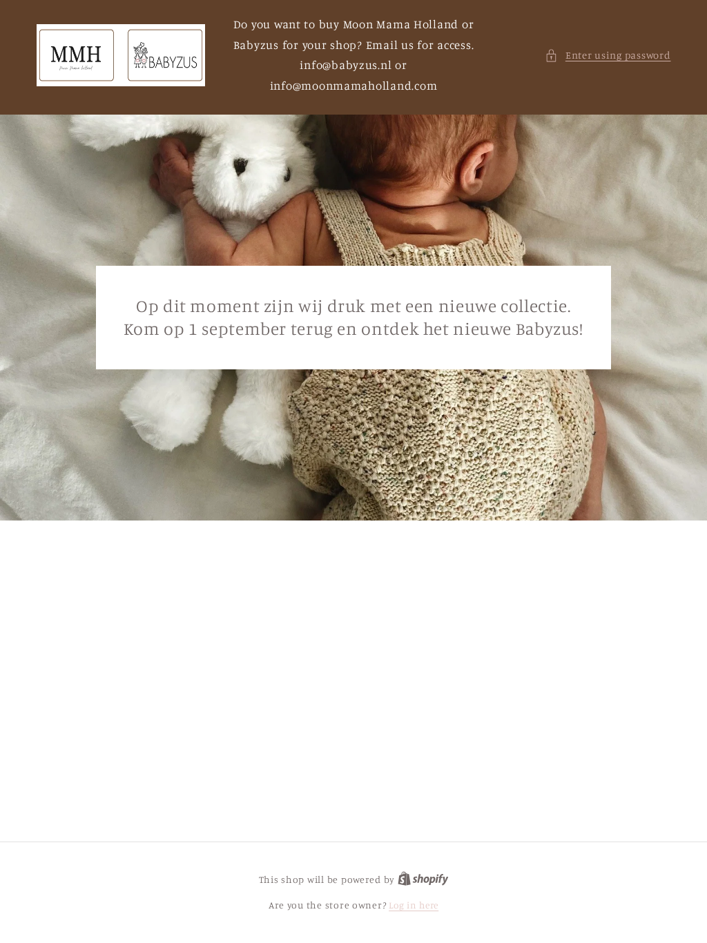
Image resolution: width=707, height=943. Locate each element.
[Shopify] (423, 879)
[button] (607, 55)
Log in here (413, 905)
